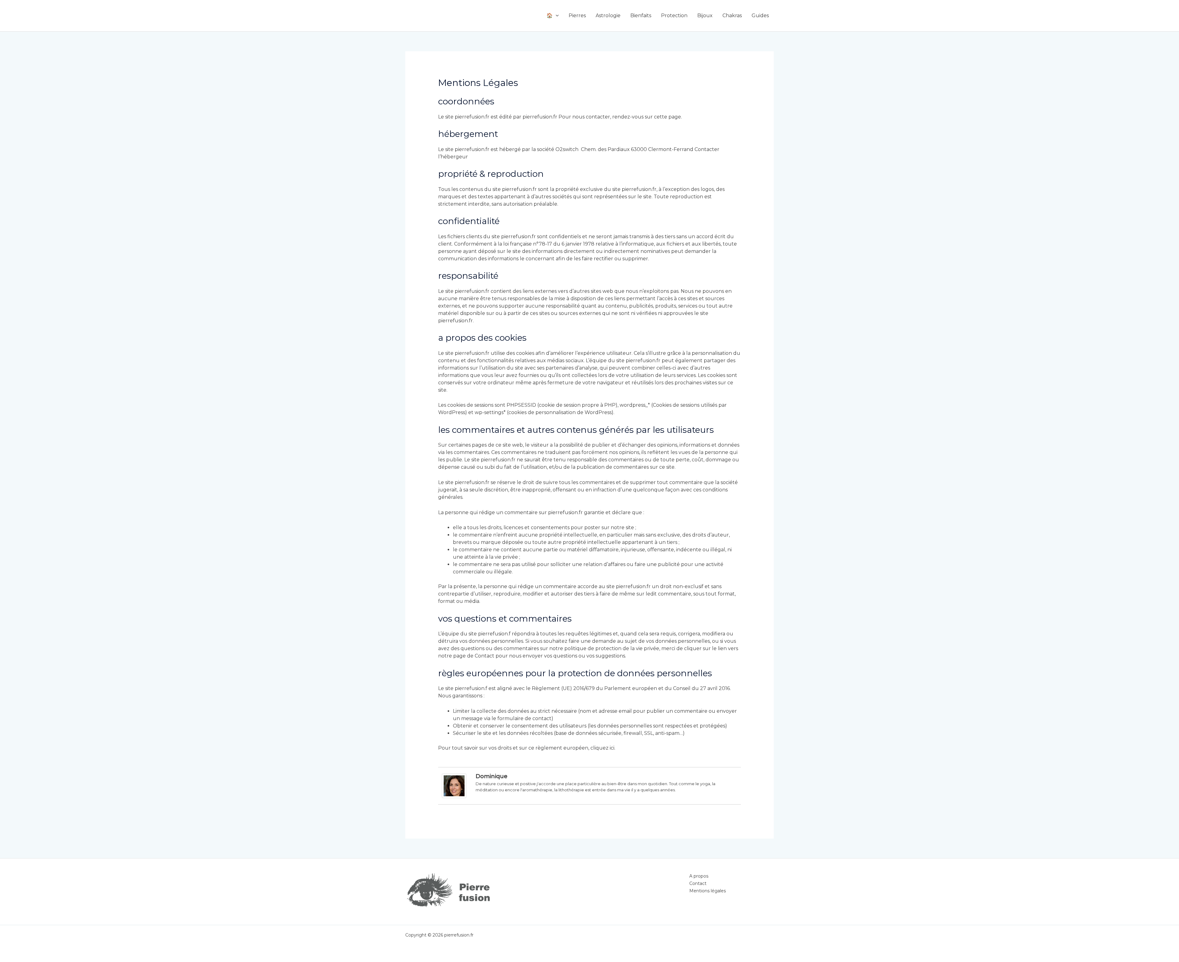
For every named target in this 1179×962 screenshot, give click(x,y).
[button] (556, 15)
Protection (674, 15)
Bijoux (705, 15)
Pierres (577, 15)
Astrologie (608, 15)
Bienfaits (640, 15)
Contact (484, 656)
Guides (760, 15)
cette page (667, 117)
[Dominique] (454, 786)
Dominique (492, 776)
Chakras (732, 15)
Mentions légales (707, 891)
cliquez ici (602, 748)
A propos (698, 876)
